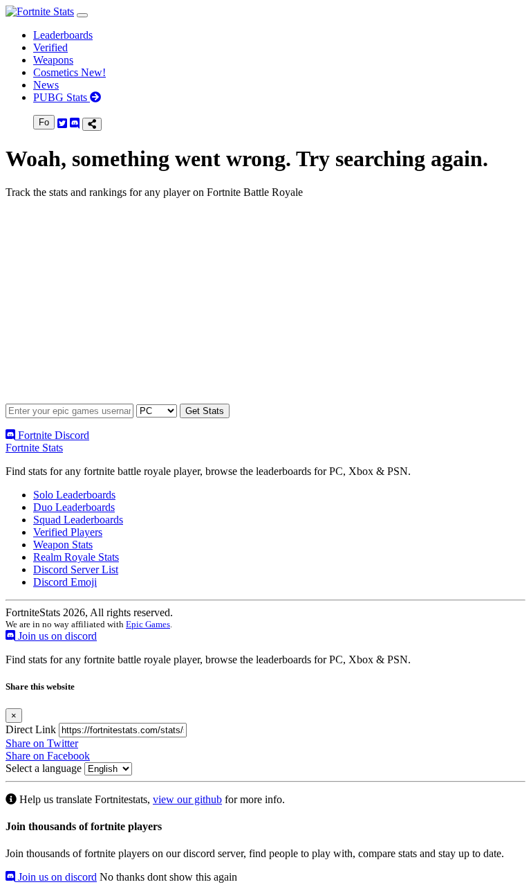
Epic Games (148, 624)
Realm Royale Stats (76, 557)
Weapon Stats (63, 544)
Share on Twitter (42, 743)
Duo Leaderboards (74, 507)
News (46, 85)
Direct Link (31, 729)
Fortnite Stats (34, 448)
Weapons (53, 60)
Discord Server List (75, 569)
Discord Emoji (65, 582)
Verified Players (67, 532)
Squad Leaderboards (78, 520)
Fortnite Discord (52, 435)
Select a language (44, 768)
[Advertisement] (265, 307)
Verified (50, 47)
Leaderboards (63, 35)
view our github (187, 799)
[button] (82, 15)
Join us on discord (56, 636)
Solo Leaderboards (74, 495)
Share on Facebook (48, 756)
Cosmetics (69, 72)
